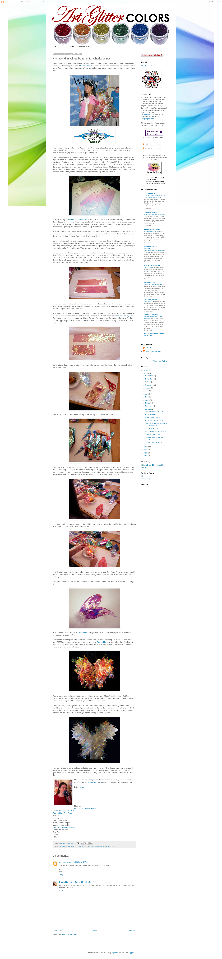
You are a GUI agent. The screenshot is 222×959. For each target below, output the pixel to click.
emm (82, 787)
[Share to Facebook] (89, 843)
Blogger (130, 953)
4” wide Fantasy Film (125, 316)
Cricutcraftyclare (150, 193)
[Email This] (82, 843)
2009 (145, 456)
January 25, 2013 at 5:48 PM (85, 882)
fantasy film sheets (109, 846)
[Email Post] (78, 843)
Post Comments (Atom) (70, 934)
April (147, 400)
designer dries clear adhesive (77, 846)
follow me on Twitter (160, 361)
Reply (61, 875)
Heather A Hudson (150, 212)
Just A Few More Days (151, 231)
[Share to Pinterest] (92, 843)
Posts (146, 144)
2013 (145, 373)
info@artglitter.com (147, 119)
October (148, 382)
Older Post (131, 931)
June (147, 394)
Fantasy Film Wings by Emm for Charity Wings (156, 424)
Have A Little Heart (151, 414)
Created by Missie (150, 300)
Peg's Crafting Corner (152, 229)
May (147, 397)
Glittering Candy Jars (152, 434)
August (148, 388)
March (147, 403)
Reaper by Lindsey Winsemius (153, 284)
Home (95, 931)
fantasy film (98, 846)
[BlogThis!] (85, 843)
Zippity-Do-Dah (149, 283)
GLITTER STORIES (67, 47)
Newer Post (57, 931)
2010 (145, 453)
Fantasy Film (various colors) (64, 811)
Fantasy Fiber (83, 633)
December (149, 376)
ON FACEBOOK (146, 65)
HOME (55, 47)
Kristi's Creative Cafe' (152, 265)
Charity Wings (85, 66)
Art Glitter (149, 348)
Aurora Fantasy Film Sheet (79, 220)
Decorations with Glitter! (153, 442)
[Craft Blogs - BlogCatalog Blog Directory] (154, 467)
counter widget (146, 479)
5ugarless (115, 953)
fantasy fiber (90, 846)
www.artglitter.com (147, 114)
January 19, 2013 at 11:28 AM (77, 862)
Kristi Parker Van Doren (154, 351)
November (149, 379)
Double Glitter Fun (151, 428)
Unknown (62, 862)
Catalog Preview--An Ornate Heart (154, 250)
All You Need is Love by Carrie (155, 431)
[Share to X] (87, 843)
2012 (145, 447)
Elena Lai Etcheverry (66, 882)
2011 (145, 450)
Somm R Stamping (151, 315)
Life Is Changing (149, 267)
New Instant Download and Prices (154, 214)
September (149, 385)
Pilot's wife (147, 301)
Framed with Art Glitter (152, 418)
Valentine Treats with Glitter (154, 412)
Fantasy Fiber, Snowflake (62, 813)
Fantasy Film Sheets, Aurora (85, 808)
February (148, 406)
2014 (145, 370)
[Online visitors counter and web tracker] (142, 477)
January (148, 409)
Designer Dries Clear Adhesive (64, 827)
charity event (63, 846)
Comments (148, 148)
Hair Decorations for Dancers (155, 420)
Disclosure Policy (84, 47)
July (147, 391)
